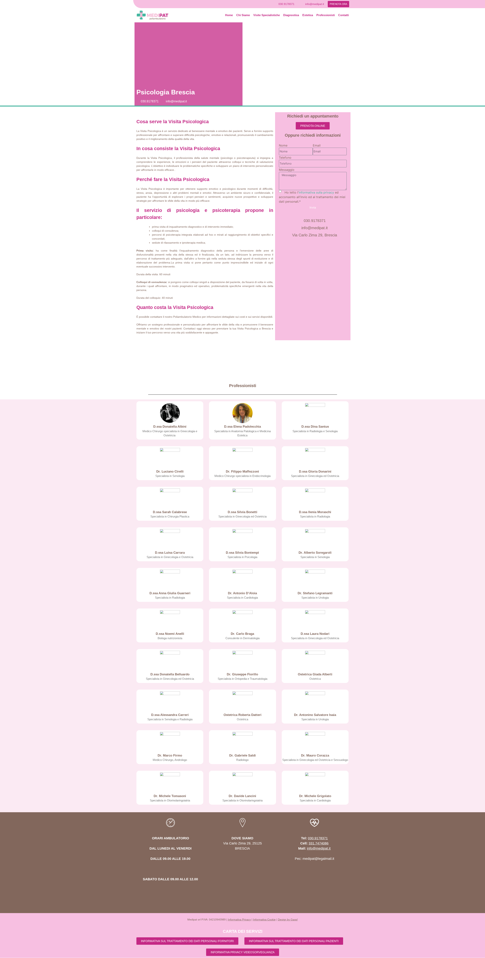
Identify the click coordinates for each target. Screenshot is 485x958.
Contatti (343, 15)
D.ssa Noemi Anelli (170, 634)
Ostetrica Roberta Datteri (242, 715)
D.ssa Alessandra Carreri (170, 715)
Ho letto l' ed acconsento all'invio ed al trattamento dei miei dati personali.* (312, 197)
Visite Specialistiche (266, 15)
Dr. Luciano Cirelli (170, 471)
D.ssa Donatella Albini (169, 426)
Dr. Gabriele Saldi (242, 755)
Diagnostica (291, 15)
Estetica (307, 15)
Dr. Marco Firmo (170, 755)
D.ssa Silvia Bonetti (242, 512)
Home (229, 15)
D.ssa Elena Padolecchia (242, 426)
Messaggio (286, 170)
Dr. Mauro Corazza (315, 755)
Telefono (285, 157)
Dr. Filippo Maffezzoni (242, 471)
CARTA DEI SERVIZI (242, 931)
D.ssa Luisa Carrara (170, 552)
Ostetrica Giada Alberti (315, 674)
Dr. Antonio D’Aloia (242, 593)
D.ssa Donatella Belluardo (169, 674)
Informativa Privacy (239, 919)
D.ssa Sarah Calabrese (170, 512)
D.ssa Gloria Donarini (315, 471)
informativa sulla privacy (316, 192)
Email (317, 145)
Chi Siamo (243, 15)
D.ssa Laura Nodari (315, 634)
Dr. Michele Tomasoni (170, 796)
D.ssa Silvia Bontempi (242, 552)
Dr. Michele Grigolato (315, 796)
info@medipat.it (319, 848)
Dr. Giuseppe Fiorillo (242, 674)
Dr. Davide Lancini (242, 796)
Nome (283, 145)
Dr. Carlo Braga (242, 634)
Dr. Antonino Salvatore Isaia (315, 715)
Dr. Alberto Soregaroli (315, 552)
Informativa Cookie (264, 919)
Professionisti (325, 15)
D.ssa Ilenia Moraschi (315, 512)
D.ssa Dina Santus (315, 426)
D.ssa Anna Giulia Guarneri (169, 593)
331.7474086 (319, 843)
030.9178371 (318, 838)
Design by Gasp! (288, 919)
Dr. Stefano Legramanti (315, 593)
